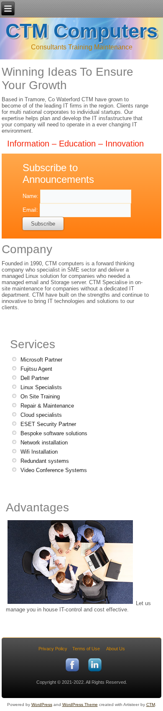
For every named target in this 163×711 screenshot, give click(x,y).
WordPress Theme (80, 704)
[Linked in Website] (95, 672)
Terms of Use (86, 648)
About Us (115, 648)
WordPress (41, 704)
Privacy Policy (52, 648)
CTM (150, 704)
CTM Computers (81, 31)
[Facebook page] (72, 672)
